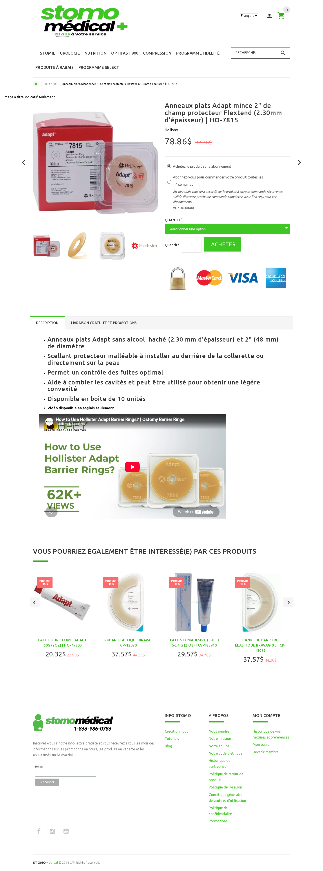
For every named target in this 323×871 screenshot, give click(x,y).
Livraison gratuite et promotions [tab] (104, 323)
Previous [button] (35, 602)
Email (39, 766)
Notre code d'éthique (225, 753)
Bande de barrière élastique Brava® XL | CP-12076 (260, 645)
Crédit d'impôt (176, 731)
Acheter (223, 244)
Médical (45, 862)
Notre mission (220, 739)
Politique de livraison (225, 787)
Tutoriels (172, 739)
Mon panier (262, 744)
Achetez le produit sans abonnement (202, 166)
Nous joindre (219, 731)
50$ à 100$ (50, 84)
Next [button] (288, 602)
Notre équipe (219, 746)
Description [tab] (47, 323)
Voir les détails (183, 207)
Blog (168, 746)
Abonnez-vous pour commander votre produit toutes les (218, 177)
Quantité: (174, 220)
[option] (46, 245)
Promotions (218, 821)
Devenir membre (265, 752)
